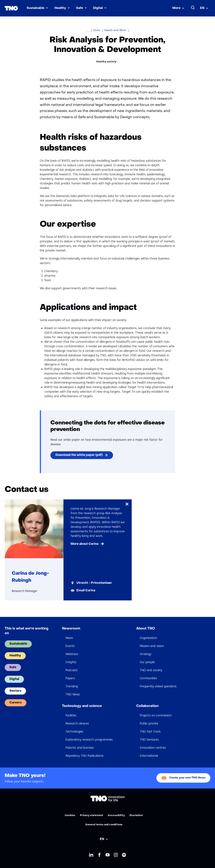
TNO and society (151, 670)
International (149, 756)
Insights (71, 662)
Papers (70, 678)
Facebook (99, 855)
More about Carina (84, 544)
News (69, 638)
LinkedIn (91, 855)
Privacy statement (91, 815)
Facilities (71, 715)
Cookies (70, 815)
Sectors (15, 690)
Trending (72, 686)
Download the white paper (84, 456)
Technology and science (82, 706)
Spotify (124, 855)
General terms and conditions (104, 825)
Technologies (74, 731)
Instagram (116, 855)
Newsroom (71, 628)
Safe (79, 8)
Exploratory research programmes (89, 739)
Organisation (148, 638)
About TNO (145, 628)
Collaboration (147, 706)
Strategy (145, 654)
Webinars (72, 654)
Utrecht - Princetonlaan (94, 583)
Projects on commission (156, 715)
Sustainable (35, 8)
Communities (148, 678)
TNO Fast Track (150, 731)
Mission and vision (152, 646)
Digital (98, 8)
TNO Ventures (149, 739)
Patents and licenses (80, 747)
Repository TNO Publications (84, 756)
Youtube (108, 855)
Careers (15, 702)
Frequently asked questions (158, 686)
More (176, 8)
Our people (147, 662)
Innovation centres (153, 747)
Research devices (77, 723)
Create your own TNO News (187, 778)
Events (70, 646)
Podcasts (72, 670)
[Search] (193, 7)
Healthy (60, 8)
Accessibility (116, 815)
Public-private (149, 723)
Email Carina (85, 590)
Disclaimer (136, 815)
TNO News (73, 694)
